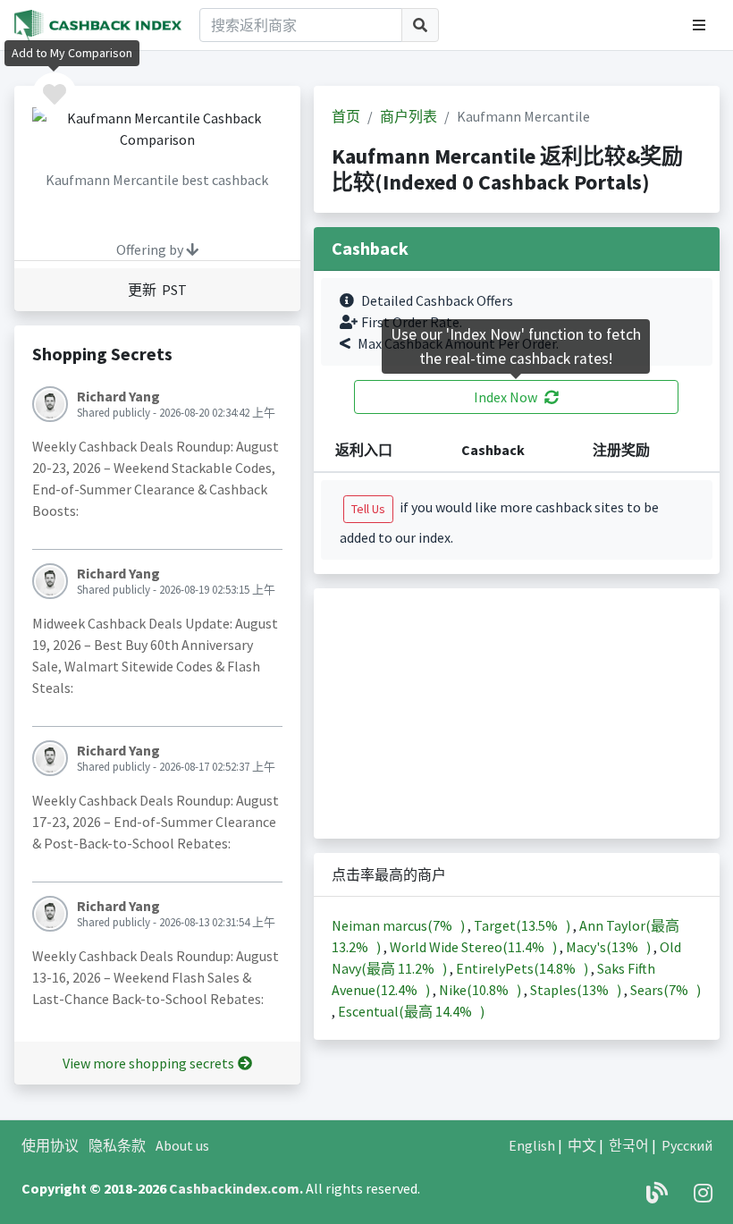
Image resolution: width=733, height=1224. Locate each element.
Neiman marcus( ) (400, 925)
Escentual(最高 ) (411, 1011)
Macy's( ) (609, 947)
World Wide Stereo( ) (475, 947)
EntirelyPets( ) (523, 968)
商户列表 (408, 116)
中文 (582, 1145)
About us (182, 1145)
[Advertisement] (517, 713)
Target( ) (523, 925)
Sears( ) (665, 990)
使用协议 (50, 1145)
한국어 (629, 1145)
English (532, 1145)
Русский (686, 1145)
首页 (346, 116)
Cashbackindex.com (234, 1188)
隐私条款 (117, 1145)
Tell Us (368, 509)
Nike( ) (481, 990)
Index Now (505, 397)
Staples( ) (577, 990)
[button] (699, 25)
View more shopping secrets (148, 1063)
